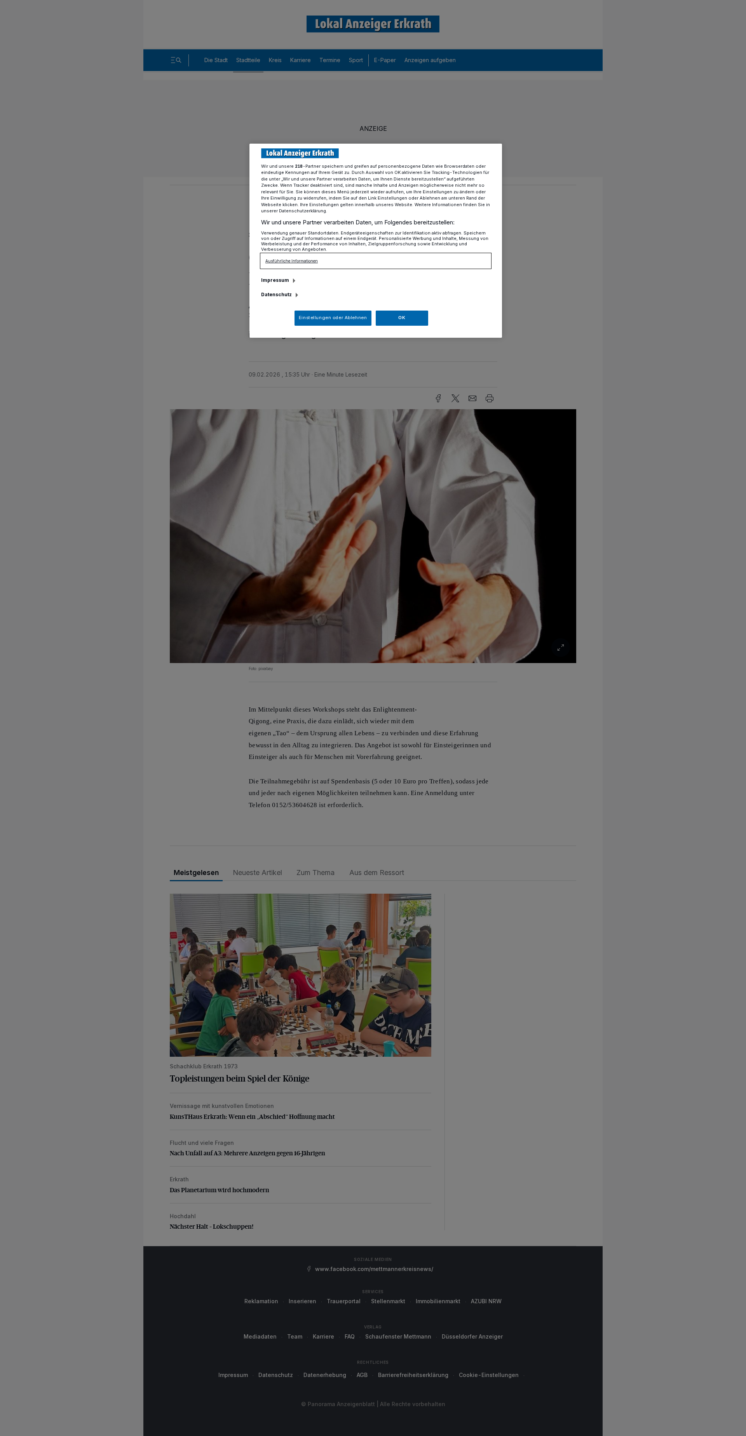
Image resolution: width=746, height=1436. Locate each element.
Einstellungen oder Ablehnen (333, 317)
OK (401, 317)
